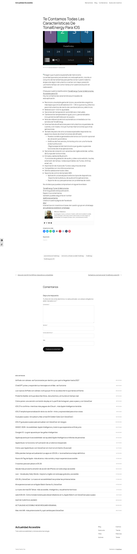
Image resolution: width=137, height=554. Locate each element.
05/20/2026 (119, 432)
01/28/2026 (119, 458)
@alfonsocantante (50, 198)
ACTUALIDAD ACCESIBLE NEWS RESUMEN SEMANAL (36, 505)
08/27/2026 (119, 510)
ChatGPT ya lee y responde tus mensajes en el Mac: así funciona (40, 386)
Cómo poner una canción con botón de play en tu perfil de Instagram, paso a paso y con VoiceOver (53, 401)
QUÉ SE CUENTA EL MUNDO (26, 500)
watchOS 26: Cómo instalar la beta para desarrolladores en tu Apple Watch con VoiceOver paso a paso (55, 495)
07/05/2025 (119, 484)
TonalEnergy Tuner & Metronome (56, 188)
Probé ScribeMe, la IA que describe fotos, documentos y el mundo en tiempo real (47, 396)
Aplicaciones (62, 67)
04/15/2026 (119, 453)
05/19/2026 (119, 437)
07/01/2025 (119, 489)
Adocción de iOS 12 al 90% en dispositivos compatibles (35, 275)
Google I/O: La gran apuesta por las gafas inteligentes (36, 432)
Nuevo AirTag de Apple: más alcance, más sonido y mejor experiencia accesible (46, 458)
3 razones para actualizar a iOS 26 (28, 464)
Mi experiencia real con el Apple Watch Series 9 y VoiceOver (38, 485)
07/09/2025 (119, 474)
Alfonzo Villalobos (52, 67)
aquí (44, 203)
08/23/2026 (119, 380)
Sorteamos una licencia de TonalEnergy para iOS (103, 275)
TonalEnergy (89, 256)
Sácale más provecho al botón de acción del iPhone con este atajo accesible (45, 469)
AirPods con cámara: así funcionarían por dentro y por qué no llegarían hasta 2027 (47, 380)
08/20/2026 (119, 391)
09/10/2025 (119, 463)
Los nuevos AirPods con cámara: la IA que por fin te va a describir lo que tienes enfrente (49, 391)
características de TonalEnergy (51, 256)
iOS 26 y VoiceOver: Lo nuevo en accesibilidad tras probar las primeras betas (45, 479)
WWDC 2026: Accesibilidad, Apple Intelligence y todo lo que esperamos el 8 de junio (48, 427)
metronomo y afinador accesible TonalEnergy (72, 256)
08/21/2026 (119, 385)
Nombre (45, 325)
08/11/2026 (119, 411)
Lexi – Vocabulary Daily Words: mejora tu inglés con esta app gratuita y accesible (47, 474)
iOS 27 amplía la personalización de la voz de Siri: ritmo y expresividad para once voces (49, 412)
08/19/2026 (119, 396)
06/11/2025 (119, 495)
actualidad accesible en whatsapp (56, 208)
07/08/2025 (119, 479)
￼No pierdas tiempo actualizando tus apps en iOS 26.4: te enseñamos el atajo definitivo (50, 453)
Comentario (46, 304)
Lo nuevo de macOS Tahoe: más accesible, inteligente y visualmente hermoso (46, 490)
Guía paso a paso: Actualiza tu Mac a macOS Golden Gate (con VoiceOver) (44, 417)
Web (44, 340)
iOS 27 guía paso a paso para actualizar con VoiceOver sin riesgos (40, 422)
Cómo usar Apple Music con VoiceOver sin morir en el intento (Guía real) (43, 448)
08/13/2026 (119, 406)
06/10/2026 (119, 417)
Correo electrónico (48, 332)
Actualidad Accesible (24, 3)
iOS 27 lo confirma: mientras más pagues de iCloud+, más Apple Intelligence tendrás (48, 406)
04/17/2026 (119, 443)
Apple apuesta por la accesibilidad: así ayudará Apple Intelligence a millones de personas (50, 438)
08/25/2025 (119, 469)
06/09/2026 (119, 422)
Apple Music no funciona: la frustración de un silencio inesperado (41, 443)
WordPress (119, 549)
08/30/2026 (119, 500)
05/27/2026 (119, 427)
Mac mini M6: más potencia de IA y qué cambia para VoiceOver (39, 510)
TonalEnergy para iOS (49, 259)
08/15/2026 (119, 401)
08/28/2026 (119, 505)
